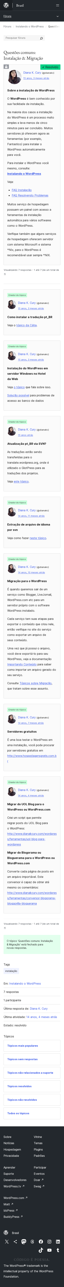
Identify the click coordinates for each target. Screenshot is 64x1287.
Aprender (9, 1167)
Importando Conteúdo (22, 664)
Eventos (39, 1173)
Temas (38, 1143)
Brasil (15, 1233)
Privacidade (11, 1155)
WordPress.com (16, 1198)
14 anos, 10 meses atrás (31, 572)
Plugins (38, 1149)
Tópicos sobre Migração (36, 683)
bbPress (11, 1210)
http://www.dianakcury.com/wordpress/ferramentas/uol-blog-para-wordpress (32, 839)
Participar (40, 1167)
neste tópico (38, 538)
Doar (39, 1180)
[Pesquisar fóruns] (41, 38)
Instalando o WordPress (30, 26)
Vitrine (38, 1137)
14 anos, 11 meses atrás (31, 516)
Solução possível (18, 395)
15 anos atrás (25, 435)
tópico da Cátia (26, 325)
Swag (39, 1186)
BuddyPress (13, 1217)
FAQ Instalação (22, 190)
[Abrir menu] (58, 5)
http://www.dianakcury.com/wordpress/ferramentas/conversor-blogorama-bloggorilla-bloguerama (32, 898)
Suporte (9, 1173)
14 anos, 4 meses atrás (31, 795)
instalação (11, 970)
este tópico (21, 481)
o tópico (19, 387)
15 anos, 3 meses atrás (36, 78)
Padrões (39, 1155)
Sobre (7, 1137)
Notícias (9, 1143)
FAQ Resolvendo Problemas (30, 195)
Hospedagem (12, 1149)
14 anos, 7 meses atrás (31, 723)
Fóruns (7, 16)
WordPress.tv (14, 1186)
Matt (9, 1204)
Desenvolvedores (15, 1180)
